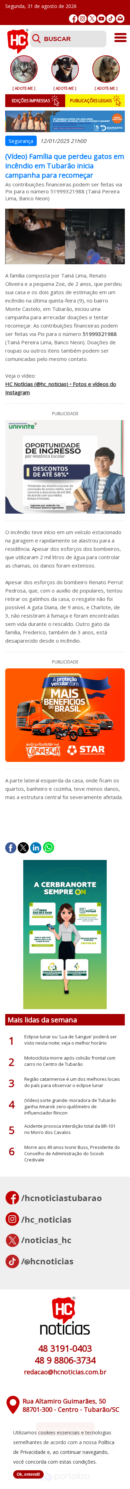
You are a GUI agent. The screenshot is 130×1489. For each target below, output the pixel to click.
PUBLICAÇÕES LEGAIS (91, 101)
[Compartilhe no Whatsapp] (48, 848)
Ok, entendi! (28, 1474)
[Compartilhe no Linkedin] (35, 848)
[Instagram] (82, 18)
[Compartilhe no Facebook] (10, 848)
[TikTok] (110, 18)
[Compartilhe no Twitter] (23, 848)
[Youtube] (101, 18)
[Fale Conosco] (120, 18)
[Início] (17, 51)
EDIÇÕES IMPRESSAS (31, 101)
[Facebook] (73, 18)
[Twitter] (92, 18)
